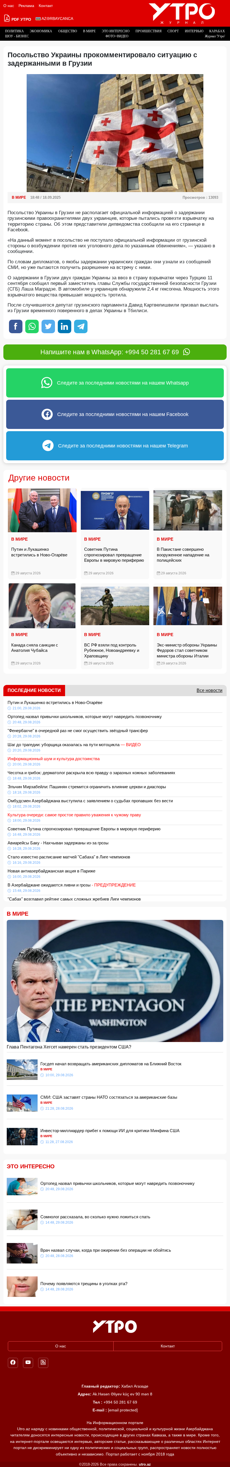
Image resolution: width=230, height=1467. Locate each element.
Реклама (26, 5)
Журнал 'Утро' (215, 36)
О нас (8, 5)
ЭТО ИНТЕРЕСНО (116, 31)
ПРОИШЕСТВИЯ (148, 31)
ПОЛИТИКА (14, 31)
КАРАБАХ (217, 31)
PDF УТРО (20, 19)
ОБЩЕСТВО (67, 31)
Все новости (209, 690)
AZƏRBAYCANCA (57, 18)
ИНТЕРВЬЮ (194, 31)
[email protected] (123, 1410)
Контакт (46, 5)
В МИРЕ (89, 31)
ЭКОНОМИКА (41, 31)
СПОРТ (173, 31)
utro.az (145, 1464)
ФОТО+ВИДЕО (116, 36)
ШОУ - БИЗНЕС (17, 36)
